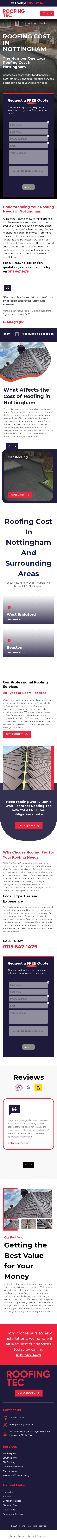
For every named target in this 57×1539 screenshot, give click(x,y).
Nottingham (8, 884)
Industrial (7, 1496)
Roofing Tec (13, 218)
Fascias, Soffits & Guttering (16, 1475)
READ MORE (17, 495)
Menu (49, 13)
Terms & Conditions (38, 1536)
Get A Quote (14, 734)
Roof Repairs (9, 1453)
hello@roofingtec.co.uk (21, 1424)
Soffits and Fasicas (12, 1500)
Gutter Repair (9, 1509)
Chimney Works (10, 1471)
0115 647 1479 (36, 3)
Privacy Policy (17, 1536)
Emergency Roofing (13, 1514)
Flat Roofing (9, 1462)
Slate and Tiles (10, 1505)
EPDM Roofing (10, 1457)
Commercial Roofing (13, 1466)
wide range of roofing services (38, 700)
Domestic (8, 1492)
